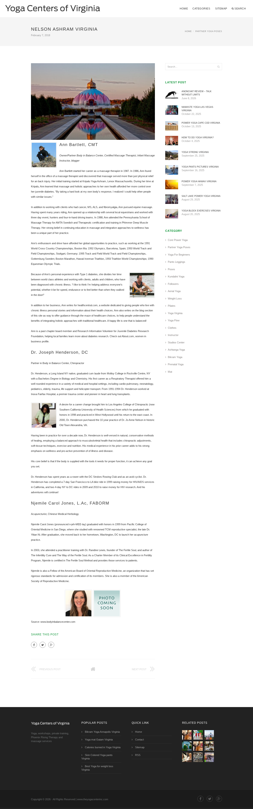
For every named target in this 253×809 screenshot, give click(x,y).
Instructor (173, 335)
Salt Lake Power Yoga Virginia (201, 196)
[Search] (218, 66)
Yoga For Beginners (179, 254)
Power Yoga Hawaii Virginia (199, 181)
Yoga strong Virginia (195, 152)
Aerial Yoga (174, 291)
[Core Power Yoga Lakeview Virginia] (198, 757)
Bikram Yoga (175, 357)
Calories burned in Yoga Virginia (102, 747)
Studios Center (176, 342)
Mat (170, 371)
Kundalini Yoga (176, 276)
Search (240, 8)
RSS (137, 755)
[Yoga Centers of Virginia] (52, 6)
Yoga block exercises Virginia (201, 210)
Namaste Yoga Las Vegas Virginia (197, 109)
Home (184, 8)
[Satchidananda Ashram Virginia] (187, 746)
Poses (171, 269)
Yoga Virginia (175, 313)
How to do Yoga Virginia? (198, 137)
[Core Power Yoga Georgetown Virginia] (209, 757)
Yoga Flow (174, 320)
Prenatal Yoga (175, 364)
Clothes (172, 327)
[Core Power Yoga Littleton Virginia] (187, 757)
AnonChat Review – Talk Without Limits (197, 93)
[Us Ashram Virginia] (187, 735)
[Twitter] (43, 645)
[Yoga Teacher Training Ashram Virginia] (209, 746)
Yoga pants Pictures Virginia (200, 166)
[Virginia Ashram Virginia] (209, 735)
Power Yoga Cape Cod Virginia (201, 123)
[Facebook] (34, 645)
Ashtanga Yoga (176, 349)
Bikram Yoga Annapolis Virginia (102, 731)
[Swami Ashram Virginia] (198, 735)
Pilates (171, 305)
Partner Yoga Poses (208, 31)
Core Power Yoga (178, 239)
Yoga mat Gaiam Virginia (99, 739)
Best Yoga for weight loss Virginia (97, 768)
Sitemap (221, 8)
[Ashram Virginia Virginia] (198, 746)
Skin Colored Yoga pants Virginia (97, 757)
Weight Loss (175, 298)
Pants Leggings (176, 261)
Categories (201, 8)
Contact (139, 739)
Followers (173, 283)
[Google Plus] (51, 645)
